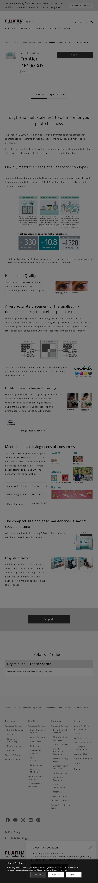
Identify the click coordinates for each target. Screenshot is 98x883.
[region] (49, 871)
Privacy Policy (63, 870)
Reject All (56, 874)
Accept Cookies (73, 874)
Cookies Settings (38, 874)
